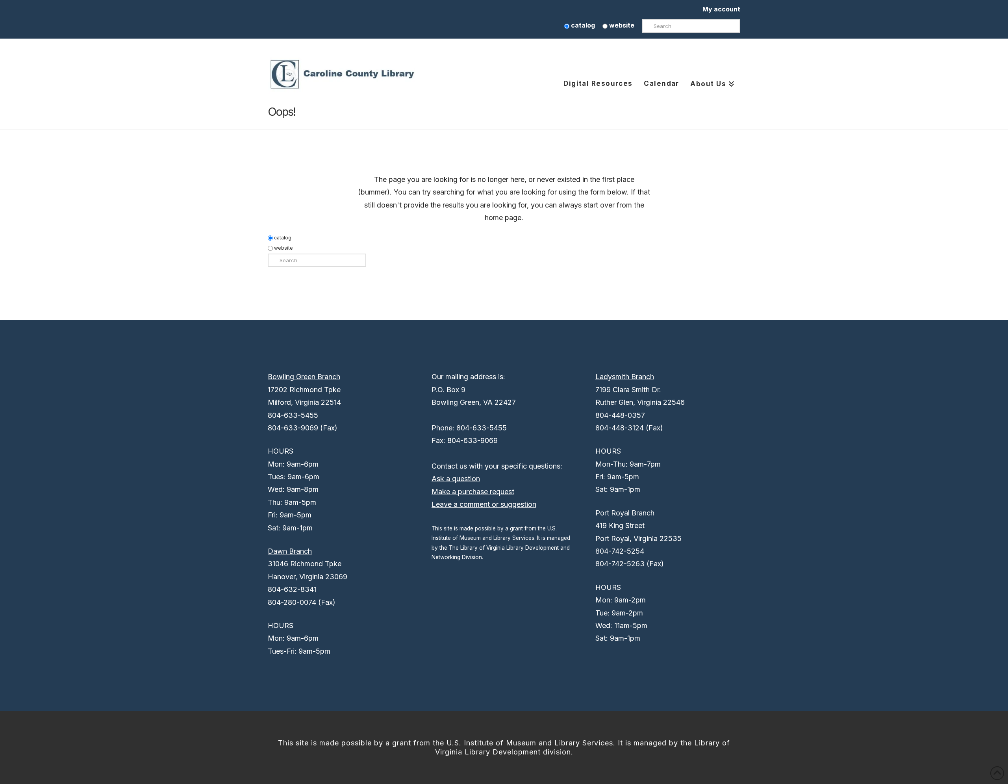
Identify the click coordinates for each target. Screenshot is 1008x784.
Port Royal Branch (624, 513)
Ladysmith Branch (624, 377)
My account (721, 9)
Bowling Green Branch (304, 377)
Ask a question (456, 478)
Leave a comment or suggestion (484, 504)
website (621, 25)
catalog (582, 25)
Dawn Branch (290, 551)
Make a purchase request (473, 491)
